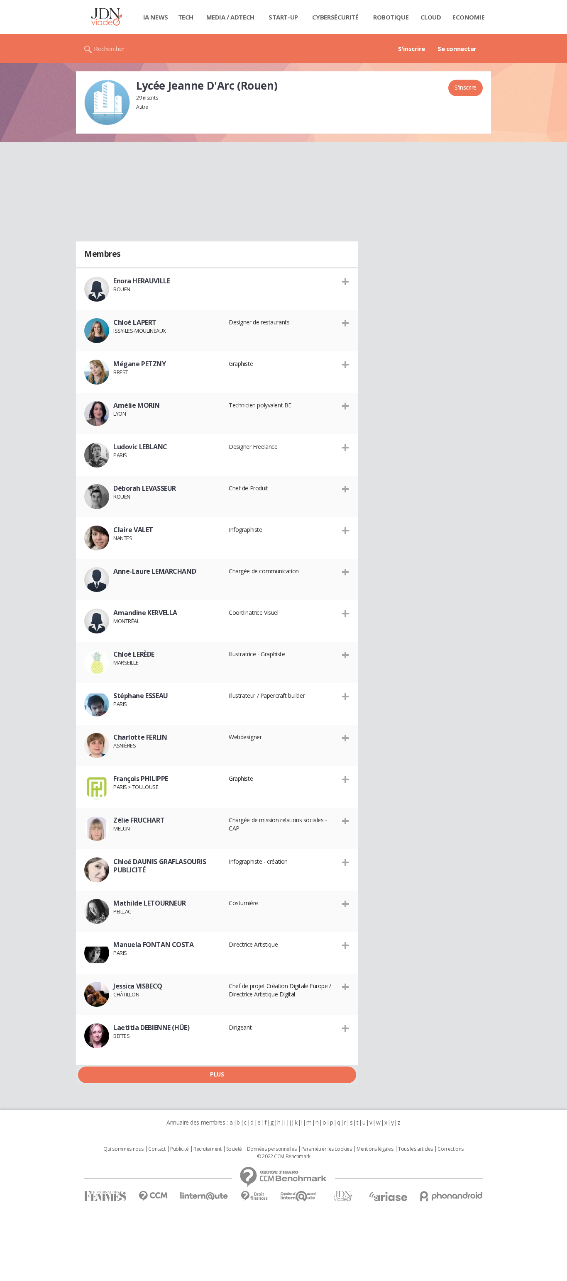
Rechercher (109, 48)
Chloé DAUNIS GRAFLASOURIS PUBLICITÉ (159, 865)
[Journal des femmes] (105, 1196)
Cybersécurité (335, 17)
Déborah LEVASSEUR (144, 488)
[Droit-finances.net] (254, 1196)
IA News (155, 17)
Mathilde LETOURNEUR (149, 903)
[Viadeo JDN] (343, 1196)
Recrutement (207, 1149)
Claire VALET (133, 529)
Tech (185, 17)
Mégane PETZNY (139, 363)
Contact (156, 1149)
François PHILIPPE (140, 778)
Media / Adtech (230, 17)
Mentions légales (375, 1149)
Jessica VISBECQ (137, 986)
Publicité (179, 1149)
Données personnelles (272, 1149)
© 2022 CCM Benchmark (283, 1156)
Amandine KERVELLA (145, 612)
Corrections (450, 1149)
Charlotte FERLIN (140, 737)
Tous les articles (415, 1149)
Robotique (390, 17)
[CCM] (153, 1196)
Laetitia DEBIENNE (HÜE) (151, 1027)
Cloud (430, 17)
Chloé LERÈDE (133, 654)
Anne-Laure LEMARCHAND (154, 571)
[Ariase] (388, 1196)
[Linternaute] (204, 1196)
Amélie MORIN (136, 405)
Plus (217, 1074)
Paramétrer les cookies (326, 1149)
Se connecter (457, 48)
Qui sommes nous (123, 1149)
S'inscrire (411, 48)
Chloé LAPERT (134, 322)
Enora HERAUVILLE (141, 280)
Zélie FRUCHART (138, 820)
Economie (468, 17)
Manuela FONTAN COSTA (153, 944)
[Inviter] (345, 281)
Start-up (283, 17)
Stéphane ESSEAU (140, 695)
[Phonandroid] (451, 1196)
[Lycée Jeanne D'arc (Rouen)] (107, 102)
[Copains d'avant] (299, 1196)
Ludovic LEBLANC (140, 446)
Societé (234, 1149)
